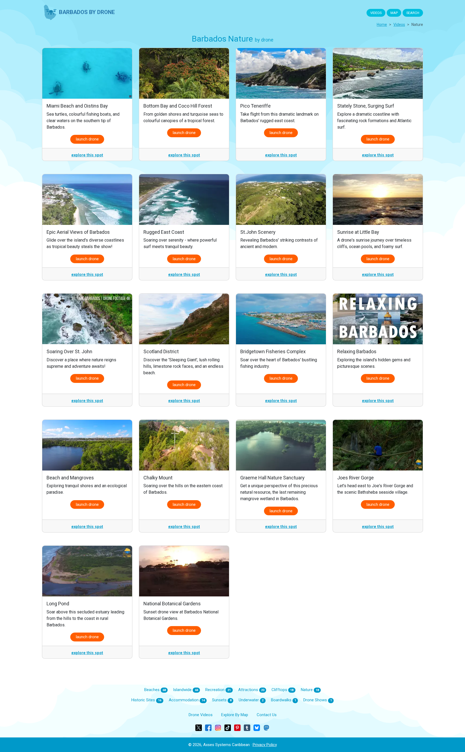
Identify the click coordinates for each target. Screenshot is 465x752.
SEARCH (412, 13)
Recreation (218, 689)
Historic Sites (146, 700)
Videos (399, 24)
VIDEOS (376, 13)
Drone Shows (317, 700)
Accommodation (187, 700)
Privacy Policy (265, 744)
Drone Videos (201, 714)
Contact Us (267, 714)
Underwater (251, 700)
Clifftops (282, 689)
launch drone (87, 139)
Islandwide (185, 689)
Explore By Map (234, 714)
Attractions (251, 689)
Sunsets (221, 700)
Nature (310, 689)
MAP (394, 13)
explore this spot (87, 155)
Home (382, 24)
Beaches (155, 689)
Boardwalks (283, 700)
